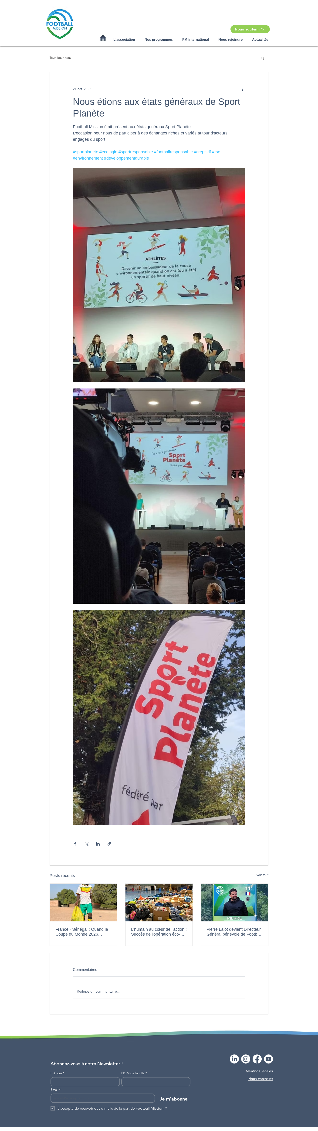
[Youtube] (268, 1059)
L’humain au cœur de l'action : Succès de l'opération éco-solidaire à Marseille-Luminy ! (159, 932)
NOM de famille (134, 1073)
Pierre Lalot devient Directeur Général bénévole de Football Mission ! (233, 932)
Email (56, 1090)
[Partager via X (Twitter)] (86, 844)
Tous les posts (60, 58)
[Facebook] (257, 1059)
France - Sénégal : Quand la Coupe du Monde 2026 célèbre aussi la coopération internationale (81, 932)
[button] (124, 39)
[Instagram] (245, 1059)
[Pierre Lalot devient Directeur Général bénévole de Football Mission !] (234, 902)
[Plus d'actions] (242, 89)
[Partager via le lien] (109, 844)
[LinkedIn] (234, 1059)
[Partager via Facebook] (75, 844)
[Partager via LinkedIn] (98, 844)
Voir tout (262, 875)
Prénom (57, 1073)
